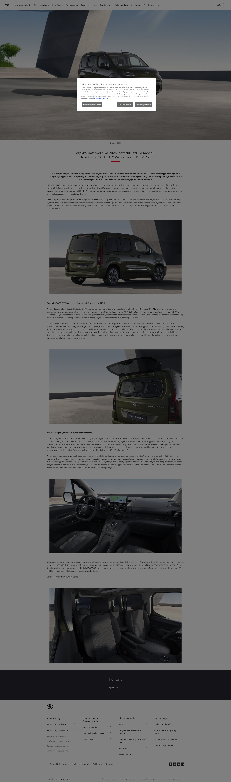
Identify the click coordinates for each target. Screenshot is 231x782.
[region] (116, 94)
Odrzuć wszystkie (125, 104)
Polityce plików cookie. (100, 98)
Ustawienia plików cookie (92, 104)
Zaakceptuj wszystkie (143, 104)
